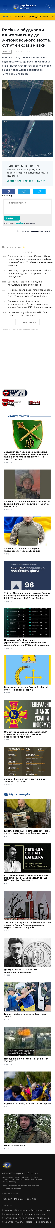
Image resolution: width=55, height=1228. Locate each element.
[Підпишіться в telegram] (24, 191)
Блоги (20, 1222)
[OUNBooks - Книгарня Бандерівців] (27, 393)
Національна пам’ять (34, 1214)
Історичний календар (39, 1222)
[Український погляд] (7, 1165)
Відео (8, 836)
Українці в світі (11, 1214)
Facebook (28, 181)
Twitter (41, 181)
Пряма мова (10, 1218)
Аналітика (20, 16)
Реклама (19, 1199)
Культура (8, 1222)
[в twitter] (39, 191)
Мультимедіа (27, 1218)
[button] (5, 6)
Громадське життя (38, 16)
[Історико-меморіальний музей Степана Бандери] (41, 403)
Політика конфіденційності (12, 1188)
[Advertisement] (27, 358)
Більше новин (27, 322)
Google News (14, 181)
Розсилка (31, 1199)
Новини (7, 16)
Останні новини (11, 247)
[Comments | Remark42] (27, 216)
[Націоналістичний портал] (14, 403)
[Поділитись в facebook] (8, 191)
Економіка (43, 1218)
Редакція (7, 1199)
